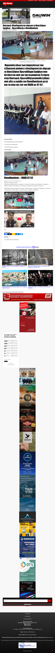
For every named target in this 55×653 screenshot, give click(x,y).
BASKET (4, 292)
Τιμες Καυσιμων (42, 0)
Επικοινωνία (27, 613)
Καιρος (35, 0)
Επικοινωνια (49, 0)
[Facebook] (6, 234)
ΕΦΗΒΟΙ (8, 292)
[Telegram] (21, 234)
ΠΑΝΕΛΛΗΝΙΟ (13, 292)
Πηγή (5, 229)
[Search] (49, 600)
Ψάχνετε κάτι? (27, 598)
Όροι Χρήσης (27, 616)
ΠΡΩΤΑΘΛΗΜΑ (20, 292)
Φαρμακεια (30, 0)
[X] (10, 234)
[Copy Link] (13, 234)
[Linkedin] (17, 234)
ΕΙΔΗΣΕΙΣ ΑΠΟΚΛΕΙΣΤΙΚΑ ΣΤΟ (24, 247)
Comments (11, 363)
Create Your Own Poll (10, 364)
